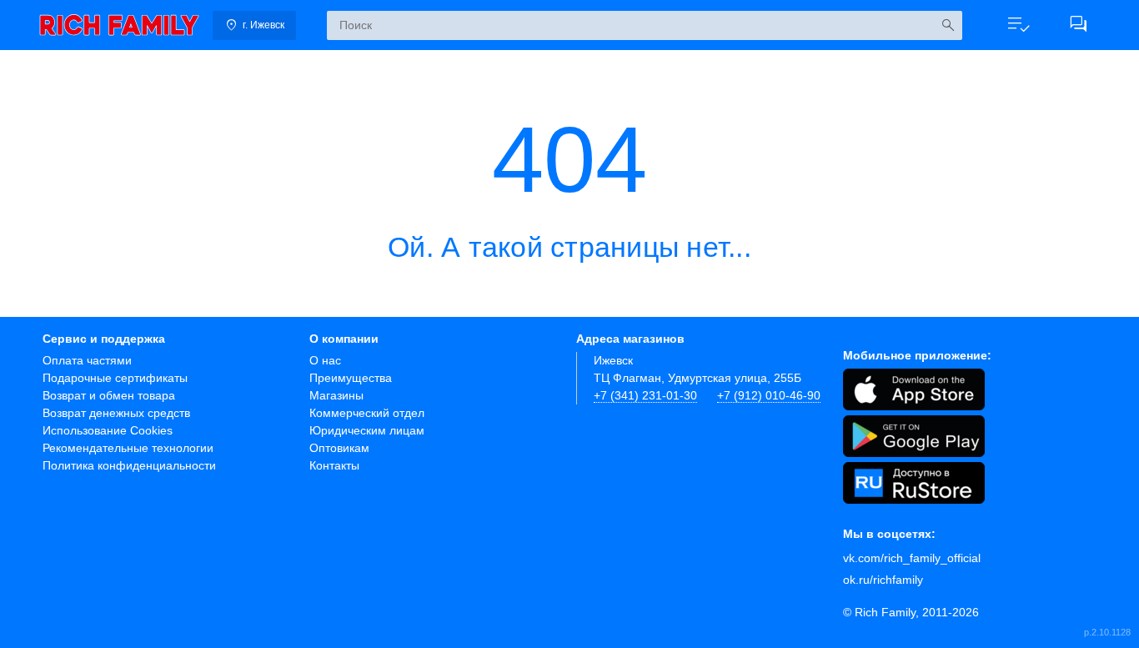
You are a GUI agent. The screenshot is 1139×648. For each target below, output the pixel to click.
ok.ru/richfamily (883, 579)
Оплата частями (87, 360)
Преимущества (350, 377)
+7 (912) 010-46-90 (768, 395)
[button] (1018, 25)
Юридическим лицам (366, 430)
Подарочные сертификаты (115, 377)
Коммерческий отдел (366, 412)
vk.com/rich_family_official (912, 558)
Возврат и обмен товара (109, 395)
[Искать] (947, 25)
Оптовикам (339, 448)
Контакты (334, 465)
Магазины (336, 395)
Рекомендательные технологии (128, 448)
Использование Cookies (108, 430)
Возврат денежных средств (116, 412)
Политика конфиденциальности (129, 465)
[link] (119, 25)
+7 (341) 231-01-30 (645, 395)
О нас (325, 360)
